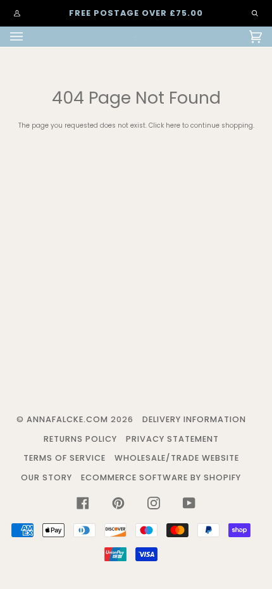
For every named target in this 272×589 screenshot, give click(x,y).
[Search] (248, 13)
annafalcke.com (67, 419)
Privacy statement (172, 439)
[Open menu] (29, 37)
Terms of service (64, 457)
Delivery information (194, 419)
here (173, 125)
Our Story (46, 477)
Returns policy (80, 439)
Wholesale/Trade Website (176, 457)
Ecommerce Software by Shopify (161, 477)
